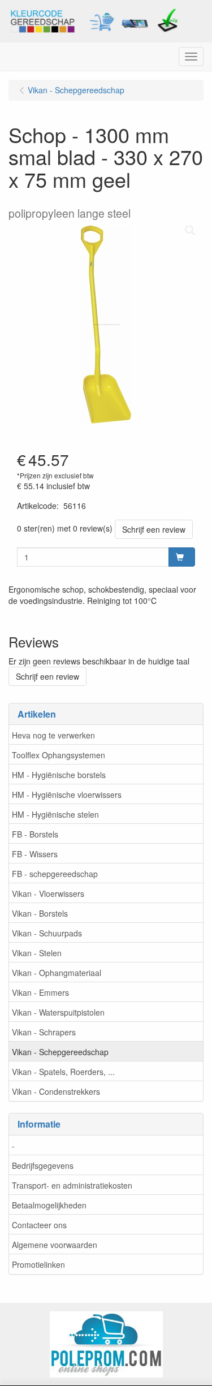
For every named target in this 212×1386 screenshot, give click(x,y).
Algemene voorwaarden (54, 1244)
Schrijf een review (153, 529)
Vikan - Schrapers (44, 1032)
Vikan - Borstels (40, 913)
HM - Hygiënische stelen (55, 814)
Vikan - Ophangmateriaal (56, 972)
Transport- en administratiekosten (72, 1185)
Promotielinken (38, 1264)
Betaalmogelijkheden (49, 1205)
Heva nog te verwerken (53, 735)
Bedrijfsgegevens (42, 1165)
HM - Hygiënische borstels (59, 774)
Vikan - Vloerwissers (48, 893)
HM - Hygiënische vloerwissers (67, 794)
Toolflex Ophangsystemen (58, 755)
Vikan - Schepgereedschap (60, 1051)
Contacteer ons (39, 1224)
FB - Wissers (35, 854)
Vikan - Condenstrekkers (56, 1091)
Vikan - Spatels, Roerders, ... (63, 1071)
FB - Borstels (35, 834)
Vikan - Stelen (37, 952)
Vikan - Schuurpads (47, 933)
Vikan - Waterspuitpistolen (58, 1012)
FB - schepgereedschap (55, 873)
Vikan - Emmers (40, 992)
